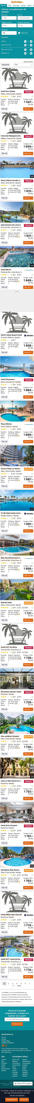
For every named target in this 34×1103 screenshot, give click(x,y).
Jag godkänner (11, 1099)
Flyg (9, 5)
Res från (4, 15)
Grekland (25, 1065)
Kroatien (24, 1070)
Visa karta (5, 65)
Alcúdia (3, 515)
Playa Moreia (6, 424)
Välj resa (27, 109)
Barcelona (4, 694)
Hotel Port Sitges (8, 91)
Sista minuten (5, 1068)
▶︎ (32, 167)
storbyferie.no (17, 1086)
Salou (3, 471)
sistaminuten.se (12, 1083)
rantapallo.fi (6, 1085)
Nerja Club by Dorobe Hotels (12, 180)
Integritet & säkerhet (7, 1042)
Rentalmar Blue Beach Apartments (15, 870)
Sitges (3, 94)
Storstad (16, 5)
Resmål (3, 1070)
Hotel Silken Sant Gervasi (11, 915)
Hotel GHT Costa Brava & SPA (13, 959)
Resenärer (4, 37)
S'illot (3, 426)
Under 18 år (15, 1059)
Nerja (2, 183)
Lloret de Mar (5, 227)
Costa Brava (15, 227)
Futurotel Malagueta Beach (12, 136)
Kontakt (3, 1039)
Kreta (14, 1067)
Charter (3, 5)
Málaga (3, 138)
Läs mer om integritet (17, 1095)
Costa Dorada (10, 94)
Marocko (25, 1074)
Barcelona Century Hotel (11, 692)
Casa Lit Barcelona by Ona (11, 781)
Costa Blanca (26, 1063)
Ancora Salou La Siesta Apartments (15, 468)
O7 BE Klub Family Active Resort (14, 513)
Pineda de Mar (5, 272)
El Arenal (4, 337)
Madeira (24, 1076)
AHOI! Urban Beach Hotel (11, 335)
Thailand (14, 1074)
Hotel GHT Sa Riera (9, 647)
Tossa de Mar (5, 649)
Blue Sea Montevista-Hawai (12, 558)
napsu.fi (13, 1085)
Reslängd (4, 30)
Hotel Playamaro (8, 379)
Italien (24, 1068)
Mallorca (11, 337)
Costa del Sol (10, 138)
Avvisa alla (24, 1099)
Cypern (14, 1070)
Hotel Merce (6, 269)
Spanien (19, 94)
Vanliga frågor (5, 1041)
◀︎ (2, 167)
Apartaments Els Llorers (11, 225)
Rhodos (24, 1067)
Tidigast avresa (6, 22)
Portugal (14, 1072)
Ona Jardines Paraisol (10, 736)
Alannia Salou (6, 602)
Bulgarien (25, 1072)
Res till (19, 15)
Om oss (3, 1037)
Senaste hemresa (23, 22)
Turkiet (14, 1068)
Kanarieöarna (26, 1061)
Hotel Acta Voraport (9, 825)
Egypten (14, 1076)
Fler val (4, 109)
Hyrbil (29, 5)
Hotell (23, 5)
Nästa (19, 986)
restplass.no (3, 1083)
